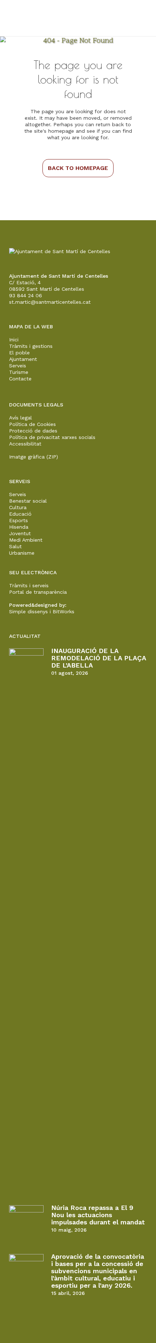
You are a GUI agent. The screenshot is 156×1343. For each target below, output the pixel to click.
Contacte (20, 378)
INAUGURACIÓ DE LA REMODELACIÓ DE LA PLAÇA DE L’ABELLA (98, 658)
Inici (14, 339)
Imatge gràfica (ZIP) (33, 457)
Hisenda (18, 527)
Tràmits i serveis (29, 585)
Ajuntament (23, 359)
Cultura (17, 507)
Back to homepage (78, 168)
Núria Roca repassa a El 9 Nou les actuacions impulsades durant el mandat (98, 1215)
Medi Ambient (25, 540)
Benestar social (28, 501)
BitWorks (63, 611)
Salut (15, 546)
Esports (18, 520)
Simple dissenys (28, 611)
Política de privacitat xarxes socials (52, 437)
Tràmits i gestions (31, 346)
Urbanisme (21, 553)
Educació (20, 514)
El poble (19, 352)
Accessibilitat (25, 444)
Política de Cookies (32, 424)
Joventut (20, 533)
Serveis (17, 365)
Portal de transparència (38, 592)
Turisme (18, 372)
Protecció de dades (33, 431)
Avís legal (20, 418)
